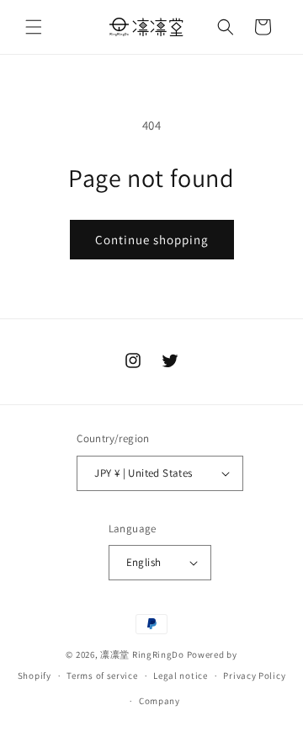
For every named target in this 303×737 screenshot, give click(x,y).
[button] (33, 26)
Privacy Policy (254, 675)
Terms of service (101, 675)
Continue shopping (152, 240)
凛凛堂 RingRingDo (142, 654)
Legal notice (180, 675)
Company (159, 701)
